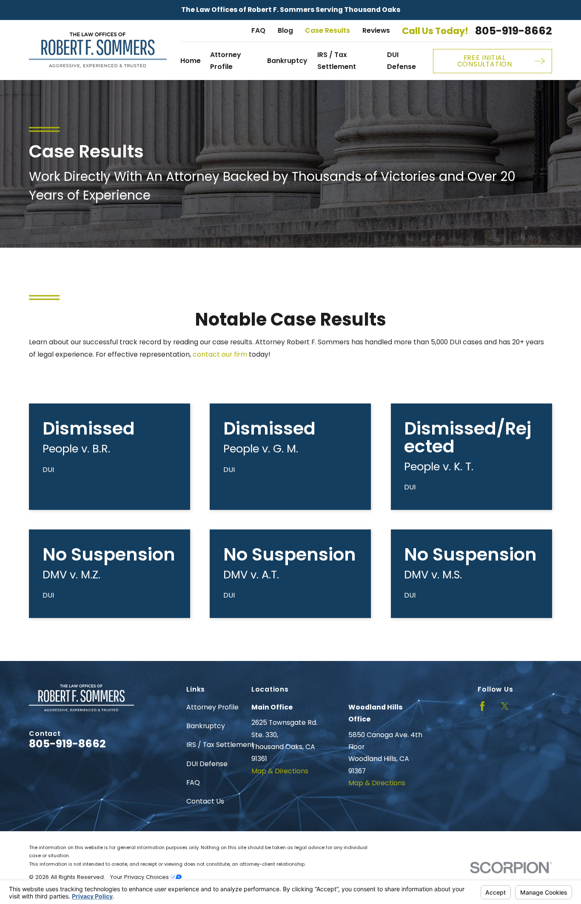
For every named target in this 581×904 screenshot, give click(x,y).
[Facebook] (482, 706)
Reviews (376, 30)
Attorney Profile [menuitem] (225, 61)
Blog (285, 30)
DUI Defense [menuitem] (401, 61)
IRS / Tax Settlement (220, 745)
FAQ (258, 30)
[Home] (98, 50)
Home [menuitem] (190, 61)
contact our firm (220, 354)
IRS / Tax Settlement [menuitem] (336, 61)
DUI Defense (207, 764)
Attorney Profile (212, 707)
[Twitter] (505, 706)
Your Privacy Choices (140, 877)
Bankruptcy (205, 726)
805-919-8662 (513, 31)
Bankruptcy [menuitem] (287, 61)
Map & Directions (279, 771)
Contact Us (205, 801)
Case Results (327, 30)
